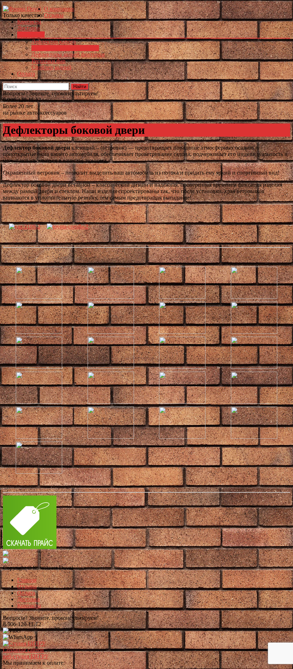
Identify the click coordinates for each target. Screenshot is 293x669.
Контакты (29, 22)
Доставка (28, 28)
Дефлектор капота (53, 42)
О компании (59, 9)
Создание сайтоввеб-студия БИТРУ (26, 653)
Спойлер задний (51, 67)
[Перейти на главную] (22, 9)
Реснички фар (48, 61)
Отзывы (54, 15)
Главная (26, 580)
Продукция (31, 34)
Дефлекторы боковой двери (65, 48)
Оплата (26, 74)
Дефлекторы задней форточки (68, 54)
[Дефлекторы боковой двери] (24, 226)
